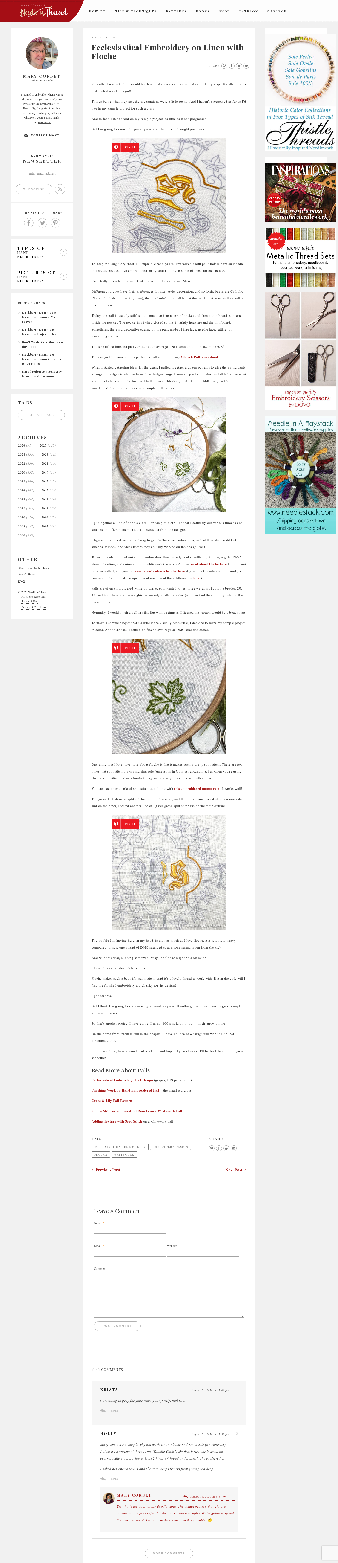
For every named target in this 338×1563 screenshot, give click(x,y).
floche (100, 1154)
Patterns (176, 11)
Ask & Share (26, 574)
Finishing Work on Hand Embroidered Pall (125, 1090)
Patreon (248, 11)
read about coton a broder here (160, 570)
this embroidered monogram (196, 788)
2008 (21, 526)
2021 (45, 463)
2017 (45, 481)
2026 (21, 445)
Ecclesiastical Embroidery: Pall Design (122, 1079)
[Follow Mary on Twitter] (42, 223)
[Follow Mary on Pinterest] (55, 223)
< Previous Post (106, 1169)
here (196, 577)
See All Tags (41, 415)
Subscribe (34, 189)
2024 (21, 454)
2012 (21, 508)
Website (172, 1245)
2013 (45, 499)
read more (44, 122)
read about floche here (209, 564)
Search (279, 11)
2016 (21, 490)
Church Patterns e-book (200, 356)
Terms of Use (30, 601)
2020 (21, 472)
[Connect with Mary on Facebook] (29, 223)
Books (203, 11)
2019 (45, 472)
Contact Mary (45, 135)
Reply (114, 1410)
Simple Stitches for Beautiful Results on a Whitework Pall (137, 1110)
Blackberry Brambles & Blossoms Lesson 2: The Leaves (39, 317)
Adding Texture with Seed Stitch (117, 1121)
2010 (21, 517)
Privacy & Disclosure (34, 607)
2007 (45, 526)
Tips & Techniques (136, 11)
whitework (124, 1154)
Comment (100, 1268)
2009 (45, 517)
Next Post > (235, 1169)
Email (98, 1245)
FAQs (21, 581)
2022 (21, 463)
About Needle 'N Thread (34, 568)
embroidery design (170, 1146)
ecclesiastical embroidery (120, 1146)
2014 (21, 499)
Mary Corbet (134, 1495)
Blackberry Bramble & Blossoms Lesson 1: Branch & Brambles (41, 359)
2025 (43, 445)
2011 (45, 508)
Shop (224, 11)
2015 (45, 490)
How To (97, 11)
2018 (21, 481)
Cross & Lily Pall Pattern (112, 1100)
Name (97, 1223)
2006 (21, 535)
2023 (45, 454)
